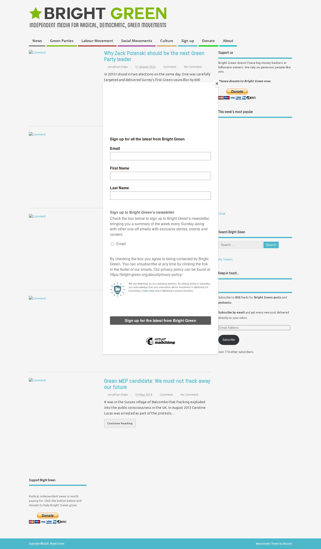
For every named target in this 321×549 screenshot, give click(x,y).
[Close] (216, 83)
